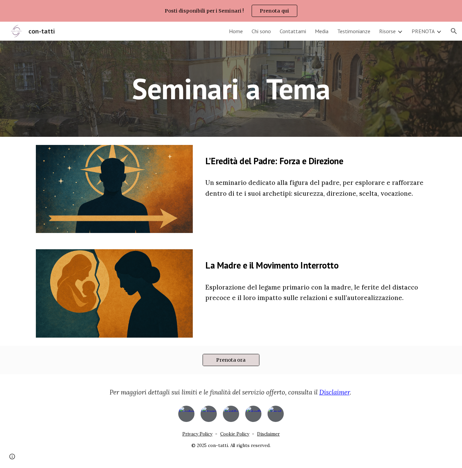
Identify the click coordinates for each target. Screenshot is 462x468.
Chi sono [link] (261, 31)
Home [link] (236, 31)
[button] (454, 31)
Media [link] (321, 31)
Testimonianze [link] (353, 31)
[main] (231, 88)
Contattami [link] (293, 31)
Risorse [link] (387, 31)
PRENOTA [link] (423, 31)
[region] (231, 11)
